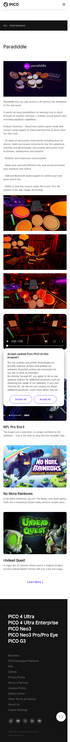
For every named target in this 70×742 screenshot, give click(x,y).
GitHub (12, 672)
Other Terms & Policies (22, 699)
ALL (5, 25)
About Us (14, 704)
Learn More (34, 582)
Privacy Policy (16, 677)
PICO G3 (17, 641)
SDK (10, 666)
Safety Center (16, 693)
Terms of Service (18, 682)
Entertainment (17, 25)
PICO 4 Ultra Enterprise (33, 622)
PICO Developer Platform (23, 661)
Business (13, 655)
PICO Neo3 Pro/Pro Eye (33, 635)
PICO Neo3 (19, 628)
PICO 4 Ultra (21, 616)
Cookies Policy (17, 688)
